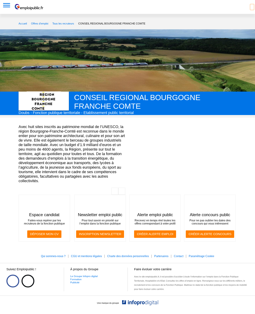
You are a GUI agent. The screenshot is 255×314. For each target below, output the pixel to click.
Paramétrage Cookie (201, 256)
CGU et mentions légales (86, 256)
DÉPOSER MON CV (44, 234)
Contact (178, 256)
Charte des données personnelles (128, 256)
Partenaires (161, 256)
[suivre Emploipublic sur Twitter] (28, 281)
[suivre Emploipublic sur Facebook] (12, 281)
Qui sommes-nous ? (53, 256)
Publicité (74, 282)
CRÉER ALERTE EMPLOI (155, 234)
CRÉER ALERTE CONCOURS (210, 234)
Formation (76, 279)
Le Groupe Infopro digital (84, 276)
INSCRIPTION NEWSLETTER (100, 234)
